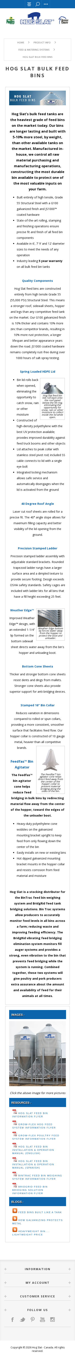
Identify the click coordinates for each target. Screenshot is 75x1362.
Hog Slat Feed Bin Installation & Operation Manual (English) (33, 1150)
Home (20, 42)
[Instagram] (52, 1319)
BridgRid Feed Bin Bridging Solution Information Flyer (30, 1190)
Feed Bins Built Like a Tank (40, 1212)
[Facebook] (12, 1319)
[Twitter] (22, 1319)
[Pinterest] (32, 1319)
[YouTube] (42, 1319)
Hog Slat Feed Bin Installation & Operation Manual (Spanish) (33, 1164)
